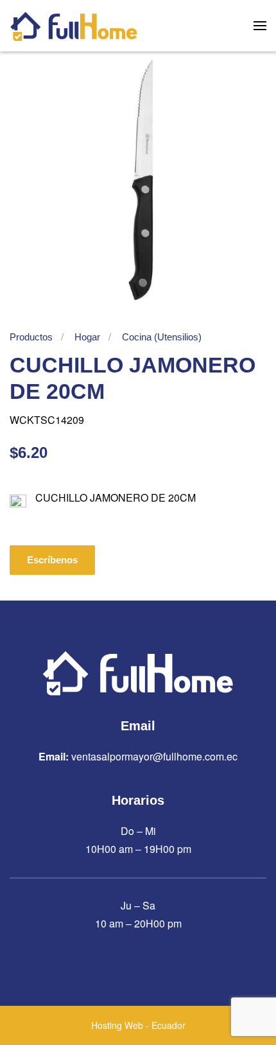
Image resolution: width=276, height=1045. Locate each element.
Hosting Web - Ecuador (138, 1025)
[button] (260, 25)
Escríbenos (52, 559)
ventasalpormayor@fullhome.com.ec (154, 756)
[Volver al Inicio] (74, 25)
